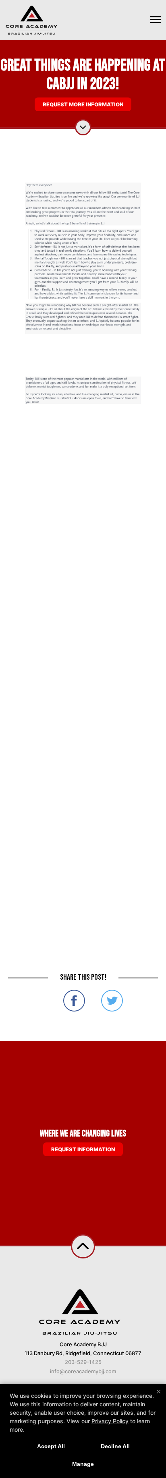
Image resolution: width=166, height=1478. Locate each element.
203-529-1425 (83, 1362)
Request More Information (83, 104)
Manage (83, 1464)
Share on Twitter (112, 1001)
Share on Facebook (74, 1001)
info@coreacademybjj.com (83, 1371)
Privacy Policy (110, 1421)
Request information (83, 1149)
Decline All (115, 1446)
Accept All (51, 1446)
